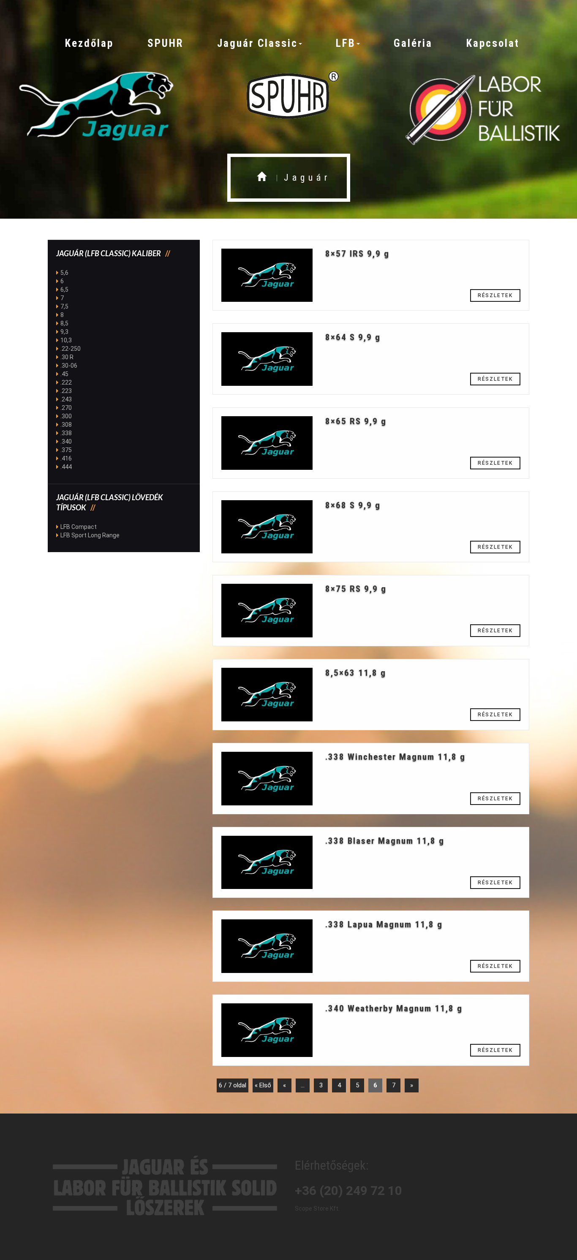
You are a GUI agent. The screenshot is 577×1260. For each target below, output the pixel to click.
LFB (346, 43)
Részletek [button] (495, 295)
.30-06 (68, 365)
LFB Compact (78, 526)
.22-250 (70, 348)
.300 (66, 416)
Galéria (413, 43)
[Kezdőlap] (263, 177)
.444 (66, 466)
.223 (66, 390)
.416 (66, 458)
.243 (66, 399)
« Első (263, 1085)
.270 (66, 407)
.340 (66, 441)
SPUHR (165, 43)
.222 (66, 382)
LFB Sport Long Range (90, 535)
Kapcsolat (493, 43)
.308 (66, 424)
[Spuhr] (288, 96)
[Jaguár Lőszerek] (96, 105)
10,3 (66, 340)
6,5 (64, 289)
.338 (66, 433)
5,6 (64, 272)
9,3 (64, 331)
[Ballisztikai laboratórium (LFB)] (481, 105)
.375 (66, 450)
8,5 (64, 323)
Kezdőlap (89, 43)
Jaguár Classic (257, 43)
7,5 (64, 306)
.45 (64, 374)
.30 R (66, 357)
